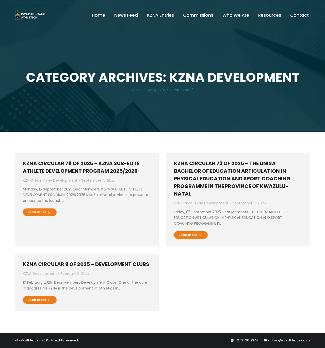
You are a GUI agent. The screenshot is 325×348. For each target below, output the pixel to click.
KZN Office (32, 180)
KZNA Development (60, 180)
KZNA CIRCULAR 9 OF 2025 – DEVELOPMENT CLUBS (86, 264)
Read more (36, 212)
